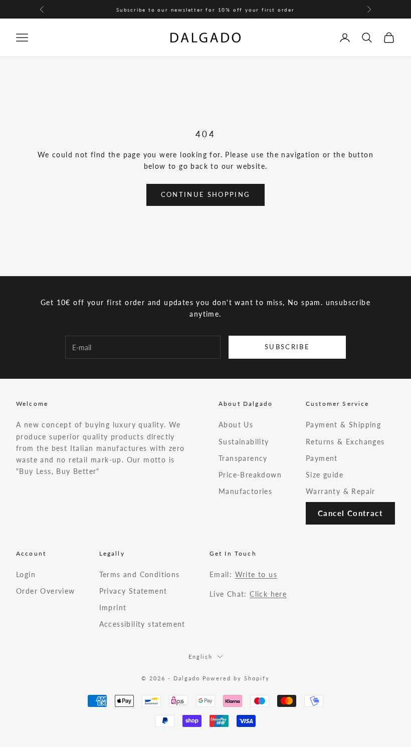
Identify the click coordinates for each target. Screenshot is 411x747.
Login (26, 574)
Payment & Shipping (343, 424)
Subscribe (287, 347)
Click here (268, 594)
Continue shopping (206, 194)
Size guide (324, 474)
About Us (236, 424)
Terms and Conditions (139, 574)
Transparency (243, 458)
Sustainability (244, 441)
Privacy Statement (133, 591)
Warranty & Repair (340, 491)
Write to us (256, 574)
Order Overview (45, 591)
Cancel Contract (350, 513)
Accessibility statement (142, 624)
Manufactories (245, 491)
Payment (322, 458)
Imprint (113, 607)
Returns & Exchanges (345, 441)
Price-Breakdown (250, 474)
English (200, 656)
